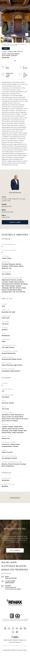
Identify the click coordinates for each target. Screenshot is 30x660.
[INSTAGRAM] (9, 628)
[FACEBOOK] (13, 628)
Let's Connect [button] (15, 550)
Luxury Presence (15, 642)
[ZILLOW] (20, 628)
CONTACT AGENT (15, 222)
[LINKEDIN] (17, 628)
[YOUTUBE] (17, 632)
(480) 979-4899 (9, 582)
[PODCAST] (24, 628)
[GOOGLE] (5, 628)
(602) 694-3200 (7, 206)
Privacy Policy (22, 650)
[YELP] (13, 632)
